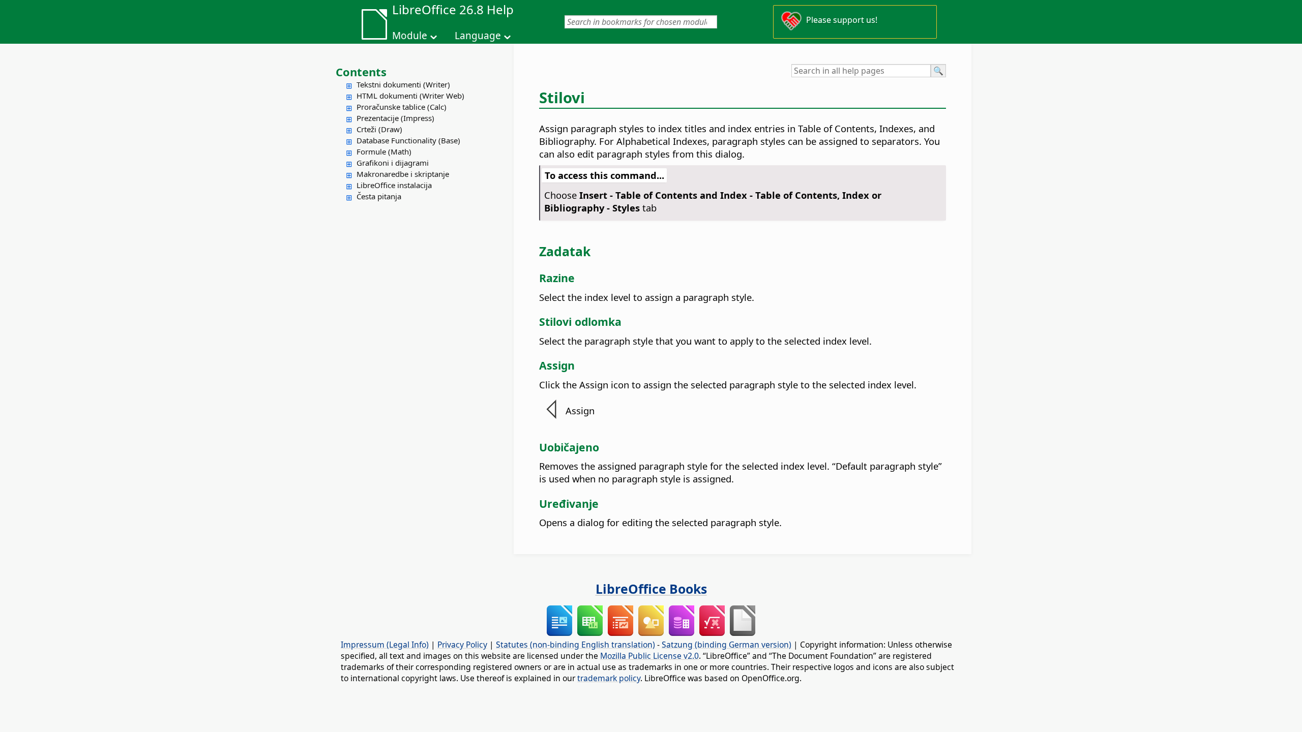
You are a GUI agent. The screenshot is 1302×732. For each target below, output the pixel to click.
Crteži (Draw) (379, 129)
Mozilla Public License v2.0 (649, 655)
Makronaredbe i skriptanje (403, 174)
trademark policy (608, 678)
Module (409, 35)
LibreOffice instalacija (394, 185)
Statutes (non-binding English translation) (575, 644)
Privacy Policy (462, 644)
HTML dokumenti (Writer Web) (410, 95)
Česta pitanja (379, 196)
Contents (361, 71)
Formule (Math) (384, 151)
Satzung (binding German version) (726, 644)
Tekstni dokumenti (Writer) (403, 84)
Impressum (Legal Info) (385, 644)
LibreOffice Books (651, 588)
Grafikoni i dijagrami (393, 163)
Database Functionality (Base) (408, 140)
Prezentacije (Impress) (395, 118)
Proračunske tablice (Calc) (402, 107)
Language (478, 35)
